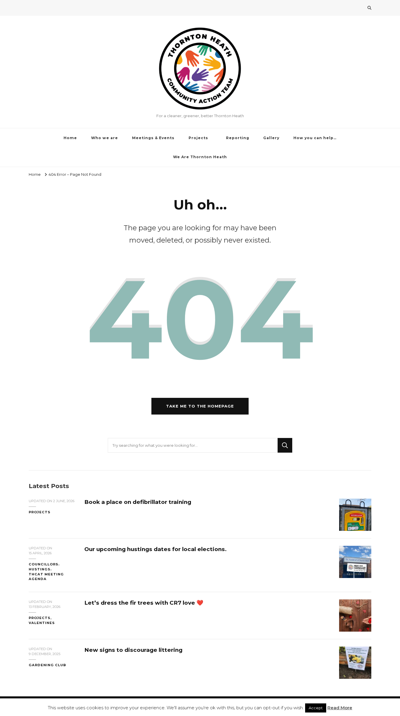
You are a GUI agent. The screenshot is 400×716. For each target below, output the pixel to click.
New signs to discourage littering (133, 650)
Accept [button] (316, 707)
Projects (198, 138)
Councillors (43, 564)
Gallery (271, 138)
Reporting (237, 138)
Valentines (42, 623)
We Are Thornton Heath (200, 157)
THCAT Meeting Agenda (46, 576)
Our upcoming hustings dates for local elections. (155, 549)
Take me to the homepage (200, 406)
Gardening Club (47, 665)
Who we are (104, 138)
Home (70, 138)
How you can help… (314, 138)
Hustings (39, 569)
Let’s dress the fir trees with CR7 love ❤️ (144, 602)
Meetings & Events (153, 138)
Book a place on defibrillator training (137, 502)
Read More (339, 707)
